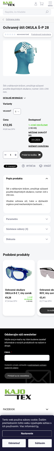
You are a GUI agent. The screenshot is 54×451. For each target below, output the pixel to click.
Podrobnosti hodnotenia (41, 34)
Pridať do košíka (29, 155)
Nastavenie (27, 433)
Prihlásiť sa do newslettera (18, 376)
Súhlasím (40, 443)
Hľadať (47, 12)
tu (37, 426)
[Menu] (50, 3)
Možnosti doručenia (38, 146)
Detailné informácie (13, 98)
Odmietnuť (14, 443)
